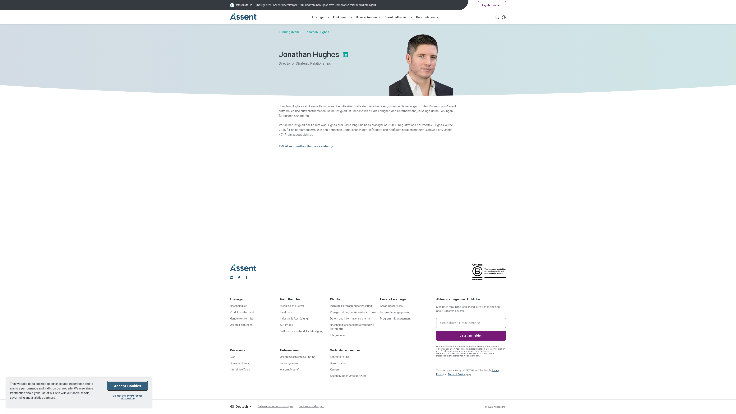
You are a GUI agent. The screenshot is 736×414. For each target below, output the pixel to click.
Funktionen (340, 17)
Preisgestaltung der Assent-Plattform (353, 312)
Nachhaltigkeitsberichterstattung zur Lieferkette (352, 326)
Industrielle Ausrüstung (294, 318)
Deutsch (242, 406)
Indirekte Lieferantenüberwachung (351, 305)
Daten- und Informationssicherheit (350, 318)
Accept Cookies (127, 386)
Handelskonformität (242, 318)
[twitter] (239, 277)
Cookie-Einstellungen (311, 406)
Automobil (286, 324)
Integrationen (338, 335)
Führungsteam (289, 32)
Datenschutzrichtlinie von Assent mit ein (457, 356)
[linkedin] (231, 277)
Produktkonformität (242, 312)
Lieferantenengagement (395, 312)
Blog (232, 356)
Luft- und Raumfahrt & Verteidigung (301, 331)
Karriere (335, 369)
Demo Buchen (338, 363)
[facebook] (246, 277)
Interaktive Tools (240, 369)
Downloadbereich (396, 17)
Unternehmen (425, 17)
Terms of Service (457, 374)
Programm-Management (395, 318)
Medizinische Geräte (292, 305)
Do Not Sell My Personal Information (127, 397)
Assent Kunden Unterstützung (348, 375)
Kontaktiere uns (339, 356)
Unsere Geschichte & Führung (297, 356)
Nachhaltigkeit (238, 305)
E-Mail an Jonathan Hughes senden (304, 146)
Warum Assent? (289, 369)
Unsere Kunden (366, 17)
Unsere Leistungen (241, 324)
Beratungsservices (391, 305)
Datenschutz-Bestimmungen (275, 406)
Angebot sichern (492, 5)
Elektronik (286, 312)
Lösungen (318, 17)
